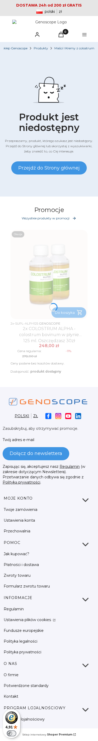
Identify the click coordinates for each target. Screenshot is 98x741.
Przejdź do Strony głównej (49, 168)
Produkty (41, 48)
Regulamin (70, 466)
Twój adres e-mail (18, 439)
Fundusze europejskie (24, 630)
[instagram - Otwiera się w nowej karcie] (58, 416)
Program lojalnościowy (24, 719)
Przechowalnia (17, 531)
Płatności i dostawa (21, 564)
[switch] (11, 733)
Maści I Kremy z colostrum (74, 48)
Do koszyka (65, 312)
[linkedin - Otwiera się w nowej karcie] (78, 416)
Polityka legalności (20, 641)
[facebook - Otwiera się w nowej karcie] (48, 416)
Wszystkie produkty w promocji (46, 218)
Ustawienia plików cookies (28, 619)
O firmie (11, 675)
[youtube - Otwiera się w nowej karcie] (68, 416)
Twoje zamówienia (20, 509)
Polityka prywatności (22, 652)
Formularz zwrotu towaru (27, 586)
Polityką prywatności (21, 482)
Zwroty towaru (17, 575)
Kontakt (11, 696)
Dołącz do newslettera (36, 453)
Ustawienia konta (19, 520)
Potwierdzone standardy (26, 685)
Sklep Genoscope (14, 48)
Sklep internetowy (47, 734)
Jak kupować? (16, 554)
